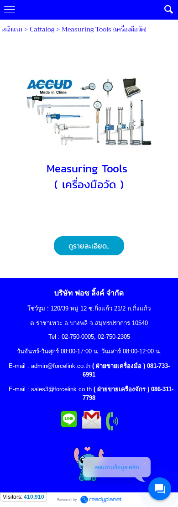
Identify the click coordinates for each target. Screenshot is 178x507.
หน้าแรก (12, 29)
